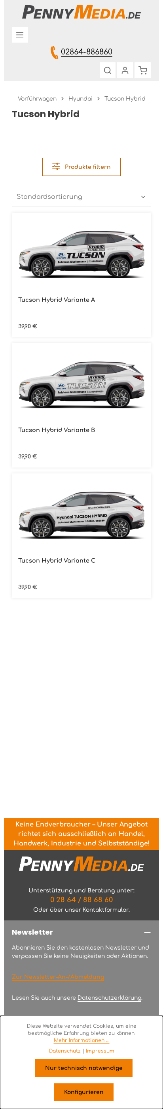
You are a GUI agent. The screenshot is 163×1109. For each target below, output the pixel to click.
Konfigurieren (84, 1092)
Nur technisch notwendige (84, 1068)
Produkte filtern (87, 167)
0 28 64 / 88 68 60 (81, 900)
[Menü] (20, 35)
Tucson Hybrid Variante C (56, 560)
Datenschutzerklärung (109, 998)
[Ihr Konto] (125, 70)
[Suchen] (108, 70)
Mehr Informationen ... (82, 1040)
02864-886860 (86, 52)
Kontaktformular (106, 910)
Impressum (100, 1051)
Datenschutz (65, 1051)
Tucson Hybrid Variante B (56, 430)
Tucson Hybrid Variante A (56, 300)
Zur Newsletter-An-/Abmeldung (58, 977)
